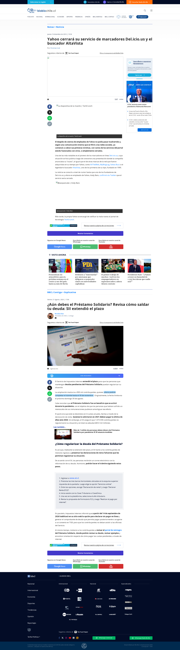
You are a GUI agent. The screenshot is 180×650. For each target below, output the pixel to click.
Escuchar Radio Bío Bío (140, 2)
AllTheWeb (94, 164)
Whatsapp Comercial (105, 638)
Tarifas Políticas (33, 637)
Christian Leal (55, 48)
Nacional (39, 17)
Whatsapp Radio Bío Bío (142, 638)
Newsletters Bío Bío (94, 2)
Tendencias (78, 17)
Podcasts (31, 17)
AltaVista (76, 167)
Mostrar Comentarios (85, 233)
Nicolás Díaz (59, 314)
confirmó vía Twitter (107, 175)
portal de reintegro (113, 530)
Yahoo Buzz (115, 164)
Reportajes (32, 623)
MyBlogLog (104, 164)
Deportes (70, 17)
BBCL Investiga (97, 17)
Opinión (87, 17)
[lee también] (63, 434)
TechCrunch (69, 219)
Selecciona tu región (38, 2)
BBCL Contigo (109, 17)
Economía (60, 17)
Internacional (50, 17)
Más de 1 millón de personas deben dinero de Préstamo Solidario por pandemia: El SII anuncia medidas (97, 431)
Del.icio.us (113, 155)
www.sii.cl (74, 478)
